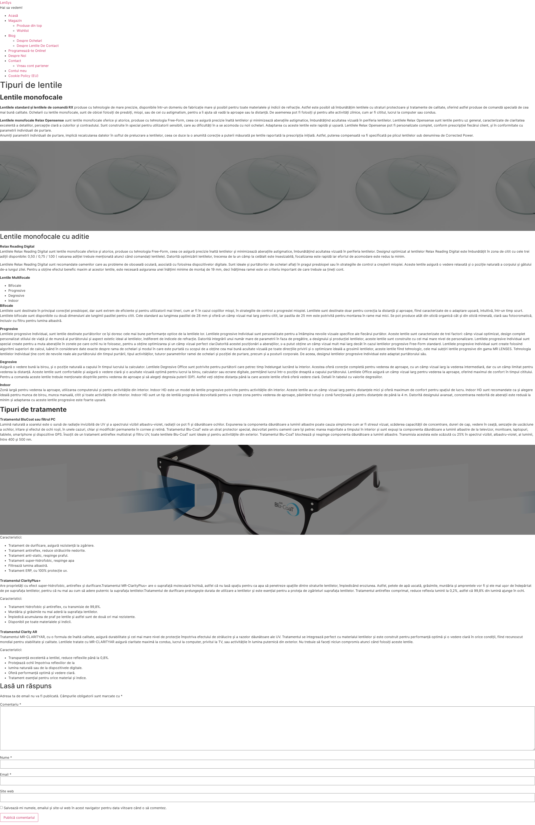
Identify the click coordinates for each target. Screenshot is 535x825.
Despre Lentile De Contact (38, 45)
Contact (14, 61)
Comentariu (10, 704)
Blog (11, 35)
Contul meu (17, 71)
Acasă (13, 15)
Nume (6, 757)
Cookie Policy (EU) (23, 76)
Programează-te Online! (27, 51)
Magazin (15, 20)
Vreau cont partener (33, 66)
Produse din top (29, 25)
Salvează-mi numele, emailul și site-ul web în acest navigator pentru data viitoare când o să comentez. (85, 808)
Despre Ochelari (29, 40)
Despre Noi (17, 56)
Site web (7, 791)
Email (5, 774)
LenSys (5, 2)
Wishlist (23, 30)
